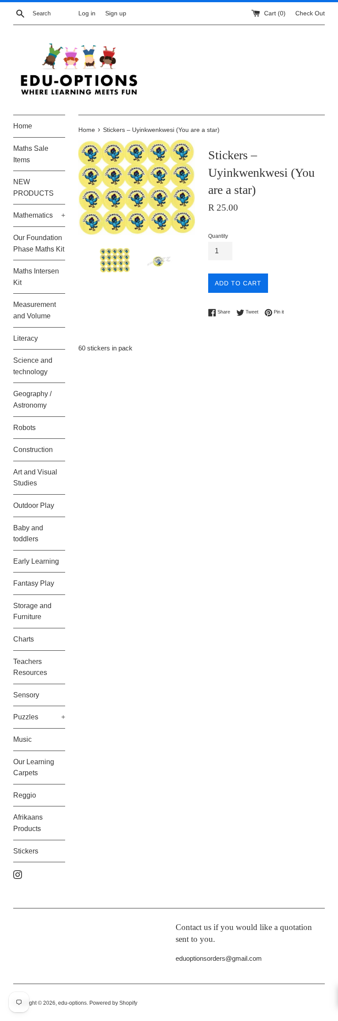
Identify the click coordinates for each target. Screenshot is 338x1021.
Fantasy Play (33, 583)
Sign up (115, 13)
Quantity (218, 236)
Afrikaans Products (28, 822)
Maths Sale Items (30, 154)
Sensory (26, 695)
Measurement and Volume (34, 310)
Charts (23, 639)
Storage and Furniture (32, 611)
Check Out (310, 13)
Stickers (25, 851)
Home (22, 126)
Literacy (25, 338)
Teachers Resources (30, 667)
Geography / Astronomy (32, 399)
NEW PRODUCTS (33, 187)
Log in (87, 13)
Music (22, 739)
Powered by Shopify (113, 1003)
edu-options (72, 1003)
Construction (33, 449)
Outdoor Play (33, 505)
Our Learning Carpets (33, 767)
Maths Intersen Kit (36, 276)
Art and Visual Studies (35, 477)
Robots (24, 427)
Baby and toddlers (28, 533)
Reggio (24, 795)
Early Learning (36, 561)
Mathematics (39, 215)
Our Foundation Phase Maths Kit (38, 243)
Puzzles (39, 717)
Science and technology (32, 366)
